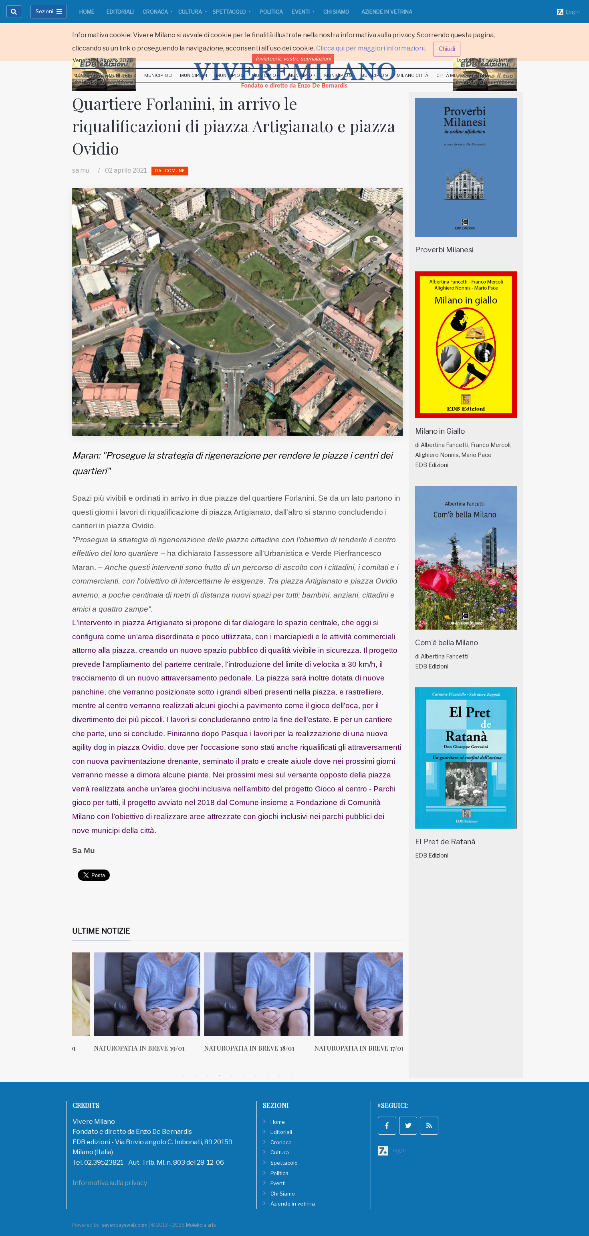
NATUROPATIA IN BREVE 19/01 (117, 1048)
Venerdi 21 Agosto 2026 (103, 60)
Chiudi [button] (447, 48)
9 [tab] (280, 1076)
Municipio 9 (374, 75)
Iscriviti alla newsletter (484, 60)
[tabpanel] (127, 1006)
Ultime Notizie (101, 931)
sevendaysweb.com (124, 1225)
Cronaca (156, 11)
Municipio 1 (86, 75)
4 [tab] (220, 1076)
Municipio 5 (230, 75)
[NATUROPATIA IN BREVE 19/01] (125, 994)
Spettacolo (230, 11)
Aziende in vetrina (386, 11)
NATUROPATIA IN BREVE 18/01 (227, 1048)
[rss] (429, 1126)
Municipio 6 (266, 75)
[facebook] (387, 1126)
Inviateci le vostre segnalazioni (293, 58)
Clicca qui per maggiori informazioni (370, 48)
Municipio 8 (338, 75)
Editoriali (120, 11)
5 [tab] (232, 1076)
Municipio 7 (302, 75)
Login (571, 11)
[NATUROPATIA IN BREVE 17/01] (345, 994)
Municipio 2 (122, 75)
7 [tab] (256, 1076)
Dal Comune (170, 170)
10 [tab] (292, 1076)
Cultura (190, 11)
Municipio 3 (158, 75)
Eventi (301, 11)
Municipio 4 (194, 75)
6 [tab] (244, 1076)
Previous (66, 1011)
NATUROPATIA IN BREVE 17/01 (337, 1048)
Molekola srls (201, 1225)
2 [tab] (196, 1076)
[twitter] (408, 1126)
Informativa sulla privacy (110, 1183)
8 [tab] (268, 1076)
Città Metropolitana (462, 75)
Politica (271, 11)
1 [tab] (184, 1076)
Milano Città (412, 75)
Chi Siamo (336, 11)
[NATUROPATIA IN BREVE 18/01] (235, 994)
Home (87, 11)
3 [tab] (208, 1076)
